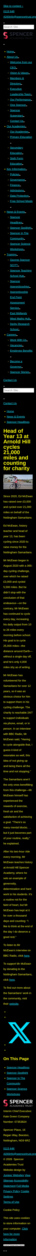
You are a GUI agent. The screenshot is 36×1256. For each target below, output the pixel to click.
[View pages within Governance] (25, 180)
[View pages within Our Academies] (29, 132)
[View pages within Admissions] (24, 191)
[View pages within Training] (17, 255)
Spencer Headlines (18, 421)
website (14, 1003)
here (26, 955)
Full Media (22, 1185)
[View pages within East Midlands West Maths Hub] (30, 319)
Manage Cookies (14, 1245)
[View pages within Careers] (17, 335)
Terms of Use (11, 1201)
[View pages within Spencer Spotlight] (32, 228)
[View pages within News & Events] (25, 212)
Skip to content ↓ (13, 6)
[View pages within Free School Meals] (10, 207)
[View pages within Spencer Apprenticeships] (30, 287)
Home (10, 411)
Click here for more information (15, 1234)
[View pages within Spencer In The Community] (24, 239)
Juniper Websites (13, 1175)
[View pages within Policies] (20, 175)
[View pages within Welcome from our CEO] (16, 68)
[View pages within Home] (14, 52)
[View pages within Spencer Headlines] (22, 223)
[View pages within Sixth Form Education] (22, 164)
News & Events (16, 416)
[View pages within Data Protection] (29, 196)
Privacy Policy (11, 1191)
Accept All (6, 1245)
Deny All (22, 1245)
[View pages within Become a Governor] (22, 367)
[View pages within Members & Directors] (21, 84)
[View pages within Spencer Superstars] (23, 116)
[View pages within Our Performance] (31, 100)
